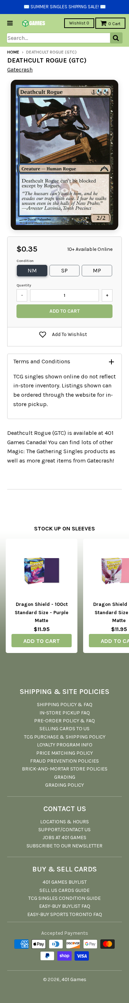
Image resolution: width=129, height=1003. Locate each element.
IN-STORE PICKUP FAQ (64, 713)
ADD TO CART (41, 641)
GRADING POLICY (64, 785)
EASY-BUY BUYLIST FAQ (64, 906)
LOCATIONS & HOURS (64, 822)
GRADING (64, 777)
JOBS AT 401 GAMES (64, 837)
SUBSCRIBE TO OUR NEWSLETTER (64, 846)
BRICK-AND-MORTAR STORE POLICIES (65, 769)
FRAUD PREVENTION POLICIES (64, 761)
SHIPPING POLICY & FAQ (64, 704)
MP (97, 270)
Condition (25, 261)
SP (64, 270)
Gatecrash (20, 69)
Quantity (23, 285)
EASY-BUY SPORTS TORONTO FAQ (64, 914)
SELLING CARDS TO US (64, 729)
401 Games (74, 979)
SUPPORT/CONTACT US (64, 830)
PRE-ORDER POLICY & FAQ (64, 721)
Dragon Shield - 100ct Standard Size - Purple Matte (41, 612)
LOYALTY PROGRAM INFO (64, 745)
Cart (114, 23)
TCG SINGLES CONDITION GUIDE (64, 898)
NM (32, 270)
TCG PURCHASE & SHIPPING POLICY (64, 737)
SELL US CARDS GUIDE (64, 890)
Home (13, 52)
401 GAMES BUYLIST (65, 882)
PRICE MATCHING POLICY (64, 753)
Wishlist (79, 23)
